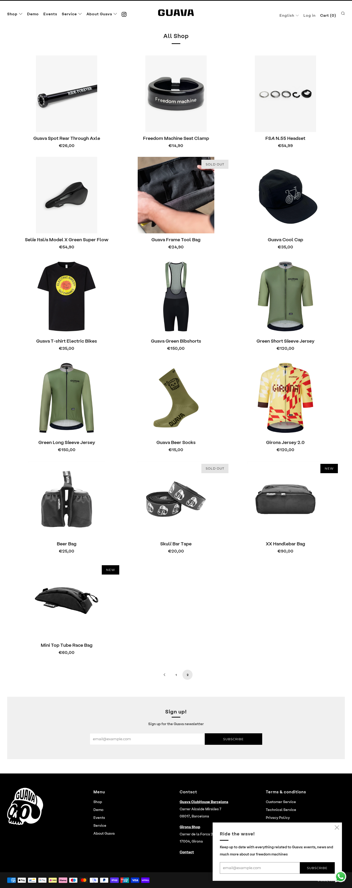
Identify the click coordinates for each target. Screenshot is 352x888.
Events (50, 13)
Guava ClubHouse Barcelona (204, 802)
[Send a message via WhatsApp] (340, 876)
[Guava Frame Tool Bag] (176, 195)
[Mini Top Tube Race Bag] (67, 600)
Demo (33, 13)
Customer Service (281, 802)
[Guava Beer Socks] (176, 398)
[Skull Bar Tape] (176, 499)
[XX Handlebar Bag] (285, 499)
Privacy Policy (278, 817)
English (286, 15)
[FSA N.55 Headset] (285, 93)
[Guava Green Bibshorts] (176, 296)
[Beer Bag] (67, 499)
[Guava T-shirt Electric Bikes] (67, 296)
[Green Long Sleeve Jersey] (67, 398)
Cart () (328, 15)
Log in (309, 15)
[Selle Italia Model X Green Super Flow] (67, 195)
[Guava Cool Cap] (285, 195)
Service (69, 13)
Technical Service (281, 809)
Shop (12, 13)
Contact (187, 852)
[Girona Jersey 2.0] (285, 398)
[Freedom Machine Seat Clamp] (176, 93)
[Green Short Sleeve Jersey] (285, 296)
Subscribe (233, 739)
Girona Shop (190, 827)
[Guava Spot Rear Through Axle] (67, 93)
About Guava (99, 13)
